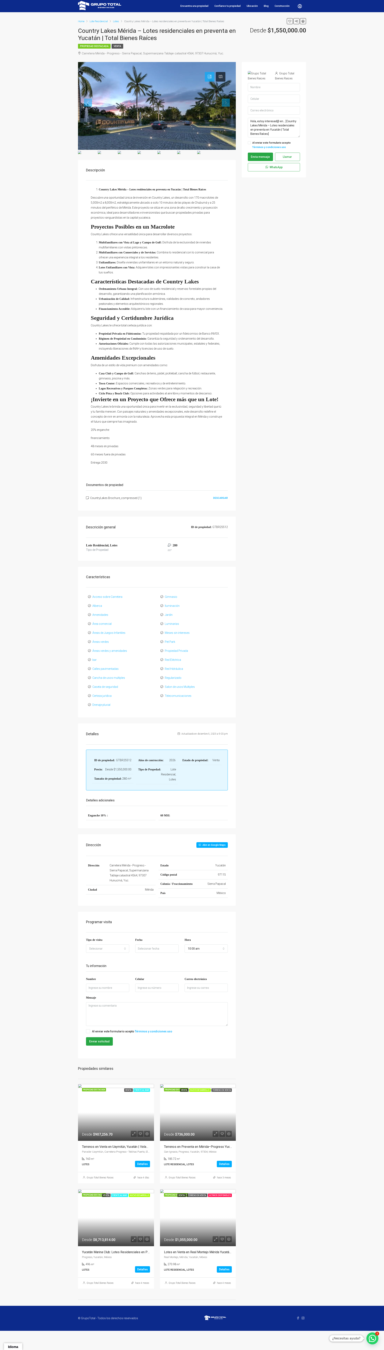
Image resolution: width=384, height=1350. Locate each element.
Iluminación (172, 605)
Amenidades (100, 614)
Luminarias (172, 623)
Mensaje (91, 997)
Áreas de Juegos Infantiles (108, 632)
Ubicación (252, 6)
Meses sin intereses (177, 632)
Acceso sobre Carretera (107, 596)
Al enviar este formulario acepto (132, 1031)
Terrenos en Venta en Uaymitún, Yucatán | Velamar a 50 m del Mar (127, 1147)
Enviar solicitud (99, 1041)
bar (94, 659)
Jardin (169, 614)
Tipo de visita (94, 939)
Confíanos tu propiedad (227, 6)
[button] (372, 1338)
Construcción (282, 6)
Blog (266, 6)
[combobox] (107, 948)
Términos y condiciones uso (153, 1031)
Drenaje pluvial (101, 704)
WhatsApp (276, 167)
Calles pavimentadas (105, 668)
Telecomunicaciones (178, 695)
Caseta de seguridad (105, 686)
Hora (188, 939)
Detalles (142, 1164)
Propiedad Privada (176, 650)
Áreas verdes (100, 641)
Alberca (97, 605)
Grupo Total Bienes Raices (100, 1177)
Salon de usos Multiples (180, 686)
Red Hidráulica (174, 668)
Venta (117, 46)
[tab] (209, 77)
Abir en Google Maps (214, 845)
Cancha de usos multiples (108, 677)
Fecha (138, 939)
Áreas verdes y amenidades (109, 650)
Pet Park (170, 641)
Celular (139, 979)
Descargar (220, 498)
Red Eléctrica (173, 659)
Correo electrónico (196, 979)
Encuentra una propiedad (194, 6)
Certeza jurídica (102, 695)
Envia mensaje (260, 156)
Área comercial (102, 623)
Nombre (91, 979)
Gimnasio (171, 596)
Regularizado (173, 677)
